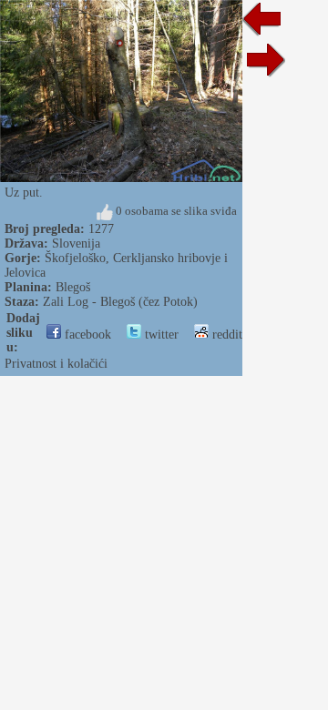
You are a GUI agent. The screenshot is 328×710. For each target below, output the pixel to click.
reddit (225, 334)
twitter (160, 334)
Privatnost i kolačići (56, 363)
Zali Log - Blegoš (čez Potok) (120, 302)
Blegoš (73, 287)
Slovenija (76, 243)
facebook (86, 334)
